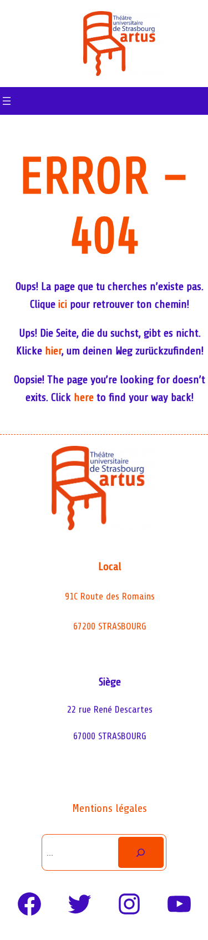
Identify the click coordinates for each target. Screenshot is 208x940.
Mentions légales (109, 808)
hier (53, 350)
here (84, 397)
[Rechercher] (141, 852)
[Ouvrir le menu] (6, 101)
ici (62, 304)
